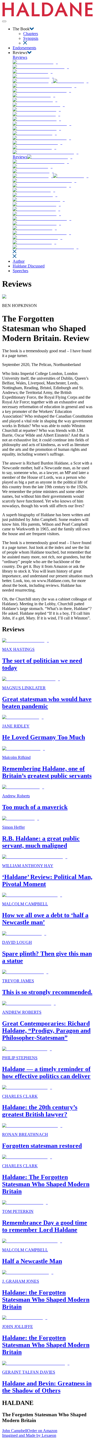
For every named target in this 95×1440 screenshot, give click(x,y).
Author (19, 261)
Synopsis (30, 38)
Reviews (20, 57)
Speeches (20, 271)
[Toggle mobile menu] (4, 21)
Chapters (30, 33)
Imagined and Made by (29, 1435)
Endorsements (24, 48)
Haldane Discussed (29, 266)
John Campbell (14, 1430)
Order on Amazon (42, 1430)
